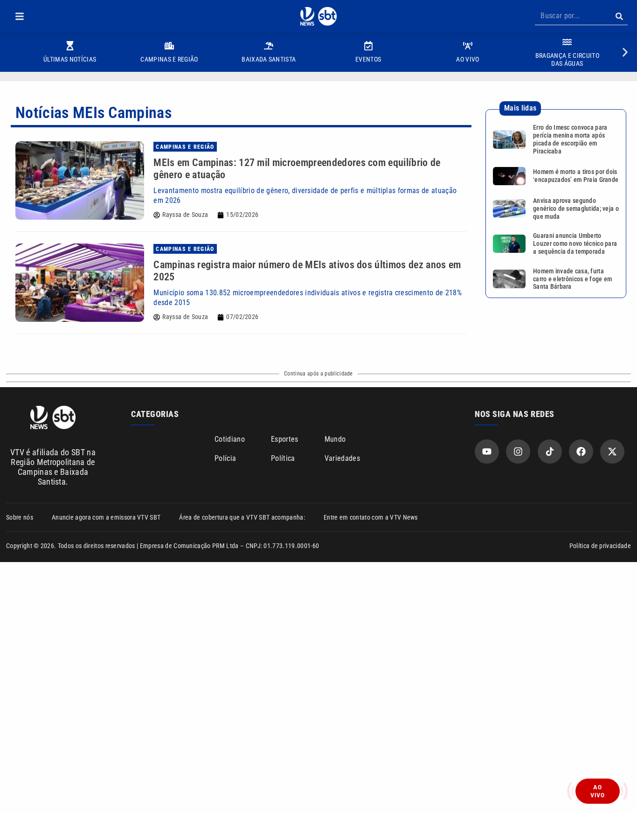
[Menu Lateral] (19, 16)
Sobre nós (19, 517)
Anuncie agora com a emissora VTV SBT (106, 517)
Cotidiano (230, 439)
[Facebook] (581, 451)
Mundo (335, 439)
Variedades (342, 458)
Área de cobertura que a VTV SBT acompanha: (242, 517)
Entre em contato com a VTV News (371, 517)
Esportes (284, 439)
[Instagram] (518, 451)
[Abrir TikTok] (550, 451)
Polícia (225, 458)
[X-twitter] (612, 451)
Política (283, 458)
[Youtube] (487, 451)
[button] (19, 16)
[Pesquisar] (619, 16)
